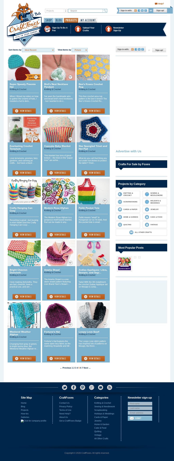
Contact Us (64, 403)
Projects (24, 410)
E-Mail (100, 387)
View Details (24, 111)
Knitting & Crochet (18, 89)
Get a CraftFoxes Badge (70, 421)
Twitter (142, 10)
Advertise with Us (128, 151)
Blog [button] (58, 20)
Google (145, 10)
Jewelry (97, 421)
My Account (88, 20)
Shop (49, 20)
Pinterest (82, 387)
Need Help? (65, 413)
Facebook (139, 10)
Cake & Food (100, 428)
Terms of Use (65, 410)
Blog (23, 406)
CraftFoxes (135, 10)
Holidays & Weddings (104, 413)
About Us (63, 417)
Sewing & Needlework (104, 406)
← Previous (65, 368)
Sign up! (160, 10)
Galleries (25, 417)
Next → (87, 368)
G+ (91, 387)
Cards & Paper (101, 417)
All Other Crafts (101, 438)
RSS (109, 387)
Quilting (97, 431)
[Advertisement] (141, 80)
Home (24, 403)
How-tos (25, 413)
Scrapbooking (100, 410)
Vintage (97, 435)
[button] (87, 29)
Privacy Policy (65, 406)
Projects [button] (71, 20)
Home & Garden (101, 424)
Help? (161, 4)
